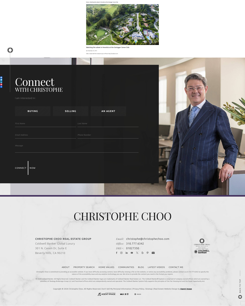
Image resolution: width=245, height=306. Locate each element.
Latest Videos (156, 267)
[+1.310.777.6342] (214, 7)
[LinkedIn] (127, 253)
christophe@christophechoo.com (147, 238)
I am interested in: (25, 98)
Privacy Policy (138, 289)
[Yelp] (143, 253)
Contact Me (176, 267)
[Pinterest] (148, 253)
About (66, 267)
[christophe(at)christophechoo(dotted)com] (220, 7)
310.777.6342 (135, 243)
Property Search (84, 267)
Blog (141, 267)
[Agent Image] (106, 295)
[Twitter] (137, 253)
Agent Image (186, 289)
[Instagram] (121, 253)
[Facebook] (116, 253)
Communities (126, 267)
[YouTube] (132, 253)
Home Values (106, 267)
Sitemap (148, 289)
